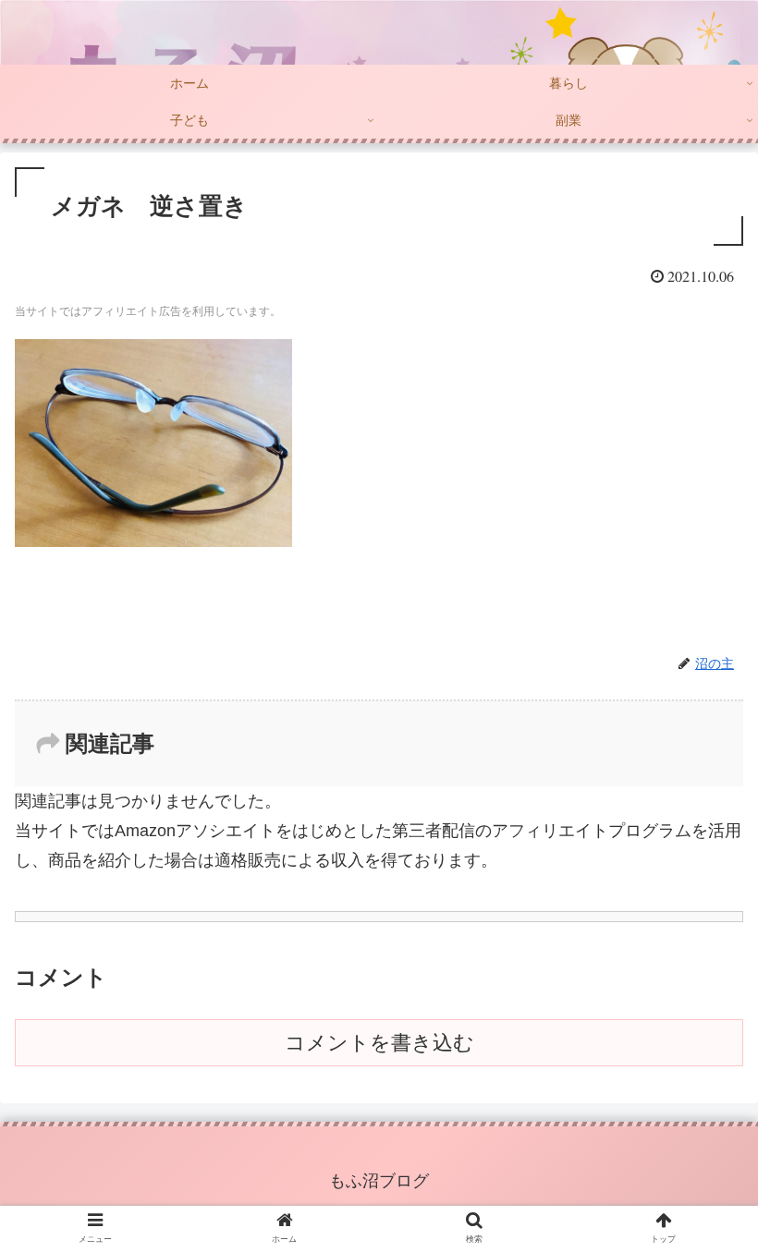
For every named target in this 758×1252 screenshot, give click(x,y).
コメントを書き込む (379, 1042)
